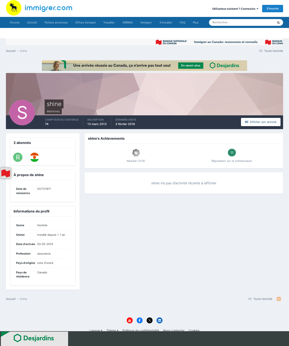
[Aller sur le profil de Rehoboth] (17, 157)
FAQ (182, 22)
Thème (111, 330)
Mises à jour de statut (255, 22)
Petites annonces (56, 22)
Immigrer (146, 22)
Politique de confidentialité (140, 330)
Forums (14, 22)
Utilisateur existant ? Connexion (234, 8)
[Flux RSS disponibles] (278, 299)
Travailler (109, 22)
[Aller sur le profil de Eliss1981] (34, 157)
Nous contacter (173, 330)
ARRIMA (127, 22)
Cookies (194, 330)
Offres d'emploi (85, 22)
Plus (195, 22)
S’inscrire (273, 8)
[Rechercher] (278, 22)
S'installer (166, 22)
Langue (95, 330)
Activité (32, 22)
